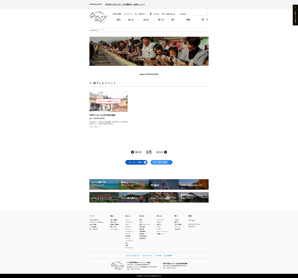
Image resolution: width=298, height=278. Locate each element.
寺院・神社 (113, 222)
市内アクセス (191, 226)
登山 (126, 243)
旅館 (140, 219)
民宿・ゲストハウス (144, 224)
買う (176, 216)
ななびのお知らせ (94, 219)
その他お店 (177, 229)
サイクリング (128, 222)
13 (149, 142)
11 (129, 142)
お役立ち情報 (117, 14)
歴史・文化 (113, 226)
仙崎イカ (159, 224)
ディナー (159, 229)
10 (119, 142)
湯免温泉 (141, 233)
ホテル (141, 222)
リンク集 (158, 255)
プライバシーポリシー (133, 255)
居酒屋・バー (160, 233)
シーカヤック (128, 231)
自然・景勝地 (113, 219)
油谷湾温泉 (142, 231)
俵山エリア (182, 141)
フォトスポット (114, 229)
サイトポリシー (148, 255)
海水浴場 (127, 236)
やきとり (159, 222)
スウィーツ (177, 226)
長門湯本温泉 (142, 236)
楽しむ (127, 216)
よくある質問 (92, 226)
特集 (190, 216)
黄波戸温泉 (142, 238)
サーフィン (128, 229)
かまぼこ (176, 219)
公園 (126, 245)
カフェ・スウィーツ (162, 231)
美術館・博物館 (114, 224)
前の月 (138, 152)
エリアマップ (128, 14)
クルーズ (127, 233)
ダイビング (128, 226)
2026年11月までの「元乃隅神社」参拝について (125, 4)
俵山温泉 (141, 229)
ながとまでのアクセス (194, 224)
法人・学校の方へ (140, 14)
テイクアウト (160, 219)
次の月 (159, 152)
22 (169, 148)
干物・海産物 (177, 224)
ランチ (158, 226)
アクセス (156, 14)
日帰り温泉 (142, 226)
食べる (159, 216)
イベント (127, 219)
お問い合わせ (170, 14)
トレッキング (128, 240)
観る (112, 216)
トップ (91, 216)
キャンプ (127, 238)
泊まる (141, 216)
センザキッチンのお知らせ (96, 222)
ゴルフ (127, 224)
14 (159, 142)
